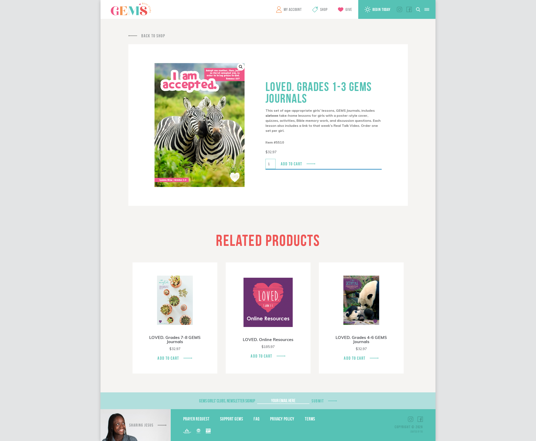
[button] (241, 67)
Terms (310, 418)
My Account (293, 9)
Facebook (409, 9)
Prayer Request (196, 418)
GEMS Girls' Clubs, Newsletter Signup (227, 400)
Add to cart (291, 164)
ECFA (198, 430)
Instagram (399, 9)
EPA (208, 431)
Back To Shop (153, 36)
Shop (323, 9)
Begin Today (381, 9)
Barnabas (187, 431)
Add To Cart (168, 358)
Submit (318, 401)
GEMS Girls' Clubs (131, 9)
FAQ (257, 418)
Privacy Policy (282, 418)
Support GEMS (231, 418)
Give (348, 9)
